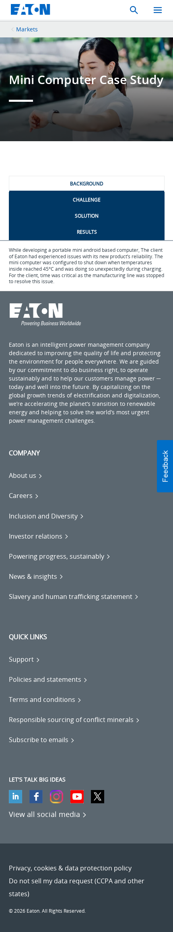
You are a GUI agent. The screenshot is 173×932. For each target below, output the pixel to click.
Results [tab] (87, 231)
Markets (27, 29)
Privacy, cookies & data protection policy (70, 868)
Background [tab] (86, 183)
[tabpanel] (87, 266)
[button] (165, 466)
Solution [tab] (87, 215)
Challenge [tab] (87, 199)
